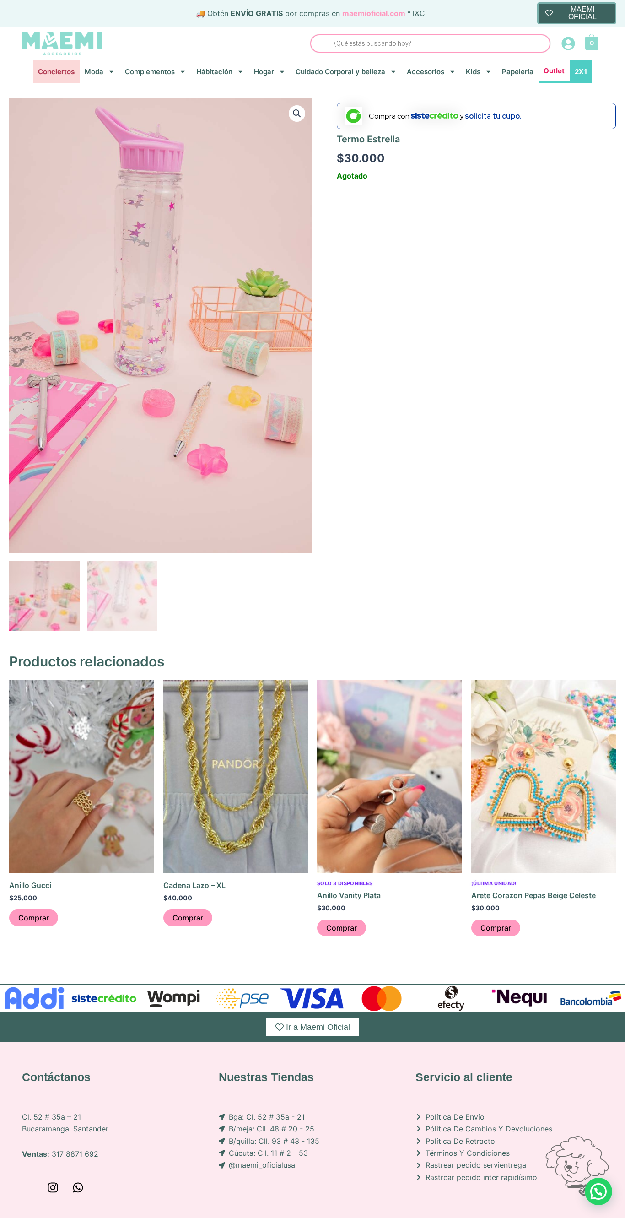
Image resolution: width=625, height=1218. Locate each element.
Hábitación (214, 71)
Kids (473, 71)
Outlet (554, 70)
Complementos (150, 71)
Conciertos (56, 71)
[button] (297, 113)
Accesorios (425, 71)
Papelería (517, 71)
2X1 (581, 71)
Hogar (264, 71)
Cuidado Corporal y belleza (340, 71)
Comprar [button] (33, 917)
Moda (94, 71)
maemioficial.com (373, 13)
